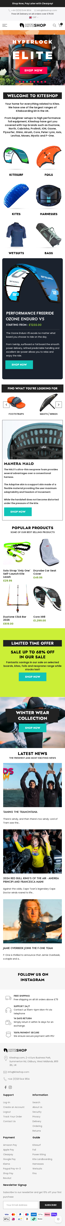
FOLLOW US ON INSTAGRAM (32, 977)
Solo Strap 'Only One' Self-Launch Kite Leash (16, 574)
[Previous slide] (6, 405)
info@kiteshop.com (47, 10)
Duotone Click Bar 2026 (14, 618)
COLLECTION (32, 718)
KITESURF (16, 175)
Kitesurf (36, 1145)
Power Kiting (39, 1154)
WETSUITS (16, 253)
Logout (7, 1111)
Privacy (36, 1116)
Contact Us (9, 1121)
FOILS (49, 175)
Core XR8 (39, 617)
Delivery (36, 1121)
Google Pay (9, 1159)
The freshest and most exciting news (32, 758)
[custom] (5, 1087)
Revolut (7, 1178)
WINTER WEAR (32, 712)
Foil (34, 1149)
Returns (36, 1130)
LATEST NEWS (32, 753)
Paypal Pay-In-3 (12, 1168)
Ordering (37, 1126)
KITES (16, 214)
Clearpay (8, 1154)
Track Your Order (12, 1116)
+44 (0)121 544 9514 (21, 10)
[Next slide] (59, 405)
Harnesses (38, 1163)
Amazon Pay (10, 1145)
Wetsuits (37, 1168)
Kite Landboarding (42, 1159)
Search (36, 1102)
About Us (37, 1107)
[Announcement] (32, 4)
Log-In (6, 1102)
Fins (34, 1173)
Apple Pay (8, 1149)
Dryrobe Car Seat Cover (44, 572)
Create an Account (13, 1107)
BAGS (49, 253)
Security (36, 1111)
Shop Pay (8, 1173)
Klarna (6, 1163)
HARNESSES (48, 214)
